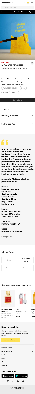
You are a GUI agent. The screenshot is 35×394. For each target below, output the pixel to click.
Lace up (6, 109)
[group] (17, 306)
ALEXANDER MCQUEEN (12, 65)
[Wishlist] (24, 2)
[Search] (3, 7)
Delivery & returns (9, 115)
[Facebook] (2, 382)
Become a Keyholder (9, 340)
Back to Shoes (17, 100)
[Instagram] (7, 382)
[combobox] (19, 7)
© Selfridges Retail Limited (18, 391)
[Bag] (28, 2)
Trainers (9, 268)
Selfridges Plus (8, 124)
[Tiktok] (12, 382)
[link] (7, 314)
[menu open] (32, 2)
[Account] (20, 2)
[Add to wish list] (32, 63)
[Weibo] (23, 382)
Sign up (31, 12)
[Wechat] (18, 382)
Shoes (9, 260)
